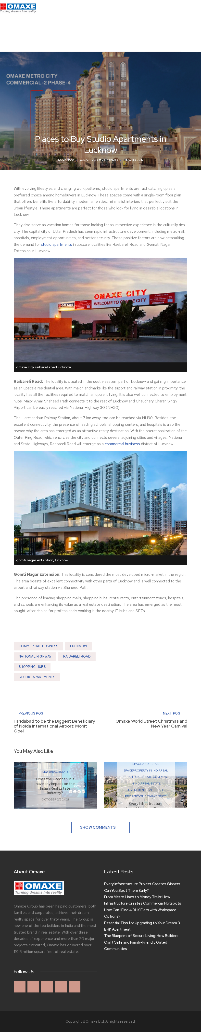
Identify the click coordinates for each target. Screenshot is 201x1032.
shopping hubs (32, 667)
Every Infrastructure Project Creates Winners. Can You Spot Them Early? (142, 887)
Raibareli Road (77, 656)
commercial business (122, 443)
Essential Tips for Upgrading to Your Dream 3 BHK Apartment (142, 926)
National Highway (35, 656)
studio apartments (56, 244)
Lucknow (66, 160)
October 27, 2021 (55, 799)
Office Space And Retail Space (146, 764)
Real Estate (133, 160)
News (46, 772)
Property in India (147, 770)
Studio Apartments (37, 677)
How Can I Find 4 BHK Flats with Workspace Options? (140, 913)
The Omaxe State (153, 796)
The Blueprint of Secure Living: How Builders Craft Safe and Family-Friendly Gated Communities (141, 942)
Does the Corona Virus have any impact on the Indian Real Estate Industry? (55, 786)
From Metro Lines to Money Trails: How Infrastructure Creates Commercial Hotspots (142, 900)
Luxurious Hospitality (99, 160)
